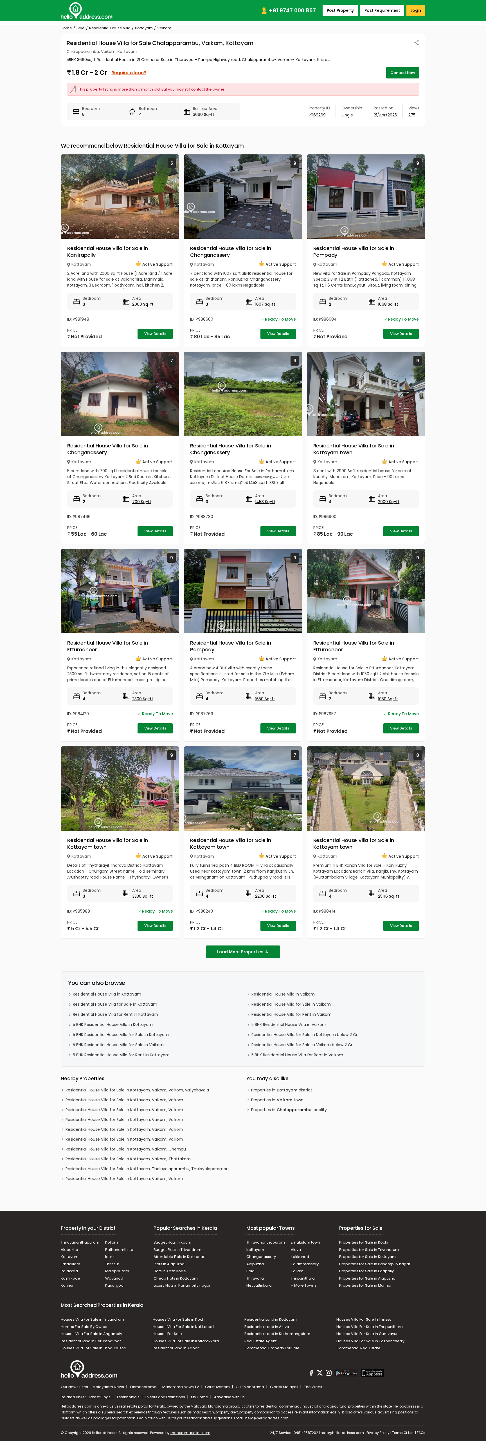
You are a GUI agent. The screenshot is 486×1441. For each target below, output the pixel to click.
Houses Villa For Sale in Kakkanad (183, 1326)
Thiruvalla (255, 1278)
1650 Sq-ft (265, 699)
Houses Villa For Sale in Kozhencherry (370, 1341)
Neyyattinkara (259, 1285)
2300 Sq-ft (142, 699)
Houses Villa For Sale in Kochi (179, 1319)
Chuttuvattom (218, 1387)
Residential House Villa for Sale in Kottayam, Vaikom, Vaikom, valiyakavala (137, 1090)
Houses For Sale (167, 1333)
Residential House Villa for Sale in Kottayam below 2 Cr (304, 1034)
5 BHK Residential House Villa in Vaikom (288, 1024)
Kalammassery (305, 1264)
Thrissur (112, 1264)
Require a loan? (128, 72)
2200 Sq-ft (265, 896)
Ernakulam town (305, 1242)
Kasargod (114, 1285)
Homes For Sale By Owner (84, 1326)
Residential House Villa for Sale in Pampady (353, 251)
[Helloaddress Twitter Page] (320, 1374)
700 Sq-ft (141, 502)
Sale (80, 28)
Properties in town (277, 1100)
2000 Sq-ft (143, 304)
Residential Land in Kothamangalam (277, 1333)
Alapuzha (69, 1249)
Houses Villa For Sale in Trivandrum (92, 1319)
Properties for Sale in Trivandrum (369, 1249)
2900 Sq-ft (388, 502)
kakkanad (300, 1256)
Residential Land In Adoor (176, 1348)
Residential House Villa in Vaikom (283, 994)
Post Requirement (382, 10)
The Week (313, 1387)
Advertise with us (229, 1397)
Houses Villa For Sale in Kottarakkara (186, 1341)
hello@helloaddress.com (267, 1418)
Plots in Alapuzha (169, 1264)
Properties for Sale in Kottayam (367, 1256)
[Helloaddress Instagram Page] (328, 1374)
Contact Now (402, 72)
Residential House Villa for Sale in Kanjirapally (107, 251)
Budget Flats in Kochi (172, 1242)
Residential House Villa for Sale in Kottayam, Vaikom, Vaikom (124, 1100)
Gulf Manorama (250, 1387)
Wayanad (114, 1278)
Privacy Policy (378, 1432)
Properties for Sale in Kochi (363, 1242)
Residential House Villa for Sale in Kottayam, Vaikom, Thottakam (128, 1159)
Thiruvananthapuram (80, 1242)
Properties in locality (289, 1110)
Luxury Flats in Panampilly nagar (182, 1285)
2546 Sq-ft (388, 896)
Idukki (110, 1256)
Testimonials (128, 1397)
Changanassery (261, 1256)
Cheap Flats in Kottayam (176, 1278)
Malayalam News (109, 1387)
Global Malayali (284, 1387)
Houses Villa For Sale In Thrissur (364, 1319)
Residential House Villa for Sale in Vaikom (291, 1004)
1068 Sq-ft (388, 304)
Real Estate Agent (260, 1341)
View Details (155, 333)
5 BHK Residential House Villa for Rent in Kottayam (121, 1055)
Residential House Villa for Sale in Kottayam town (353, 449)
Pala (250, 1271)
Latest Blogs (100, 1397)
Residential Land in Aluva (266, 1326)
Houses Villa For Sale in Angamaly (91, 1333)
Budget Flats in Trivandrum (177, 1249)
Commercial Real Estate (358, 1348)
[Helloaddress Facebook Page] (311, 1374)
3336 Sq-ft (142, 896)
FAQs (421, 1432)
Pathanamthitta (119, 1249)
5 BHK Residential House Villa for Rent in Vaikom (297, 1055)
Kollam (111, 1242)
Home (66, 28)
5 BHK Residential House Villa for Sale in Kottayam (121, 1034)
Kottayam (144, 28)
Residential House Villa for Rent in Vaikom (291, 1014)
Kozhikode (70, 1278)
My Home (200, 1397)
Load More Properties (240, 952)
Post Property (340, 10)
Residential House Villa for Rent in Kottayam (115, 1014)
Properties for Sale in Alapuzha (367, 1278)
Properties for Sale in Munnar (365, 1285)
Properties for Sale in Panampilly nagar (374, 1264)
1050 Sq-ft (388, 699)
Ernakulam (70, 1264)
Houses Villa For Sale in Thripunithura (369, 1326)
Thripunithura (303, 1278)
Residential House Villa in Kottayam (107, 994)
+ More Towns (303, 1285)
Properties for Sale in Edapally (366, 1271)
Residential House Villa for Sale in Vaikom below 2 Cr (301, 1045)
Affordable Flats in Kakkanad (180, 1256)
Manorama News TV (181, 1387)
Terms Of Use (403, 1432)
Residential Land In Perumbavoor (91, 1341)
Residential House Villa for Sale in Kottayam (115, 1004)
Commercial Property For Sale (272, 1348)
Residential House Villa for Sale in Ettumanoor (107, 646)
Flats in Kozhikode (170, 1271)
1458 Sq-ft (265, 502)
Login (416, 10)
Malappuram (117, 1271)
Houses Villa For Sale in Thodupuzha (93, 1348)
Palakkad (69, 1271)
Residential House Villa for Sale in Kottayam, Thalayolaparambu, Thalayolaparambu (147, 1169)
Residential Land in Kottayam (270, 1319)
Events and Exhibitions (165, 1397)
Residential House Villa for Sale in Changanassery (230, 251)
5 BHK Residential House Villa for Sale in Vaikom (118, 1045)
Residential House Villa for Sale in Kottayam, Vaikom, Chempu (126, 1149)
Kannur (67, 1285)
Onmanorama (143, 1387)
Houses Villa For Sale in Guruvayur (367, 1333)
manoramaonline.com (190, 1432)
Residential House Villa (109, 28)
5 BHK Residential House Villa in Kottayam (113, 1024)
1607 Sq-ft (265, 304)
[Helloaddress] (86, 10)
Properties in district (281, 1090)
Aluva (296, 1249)
